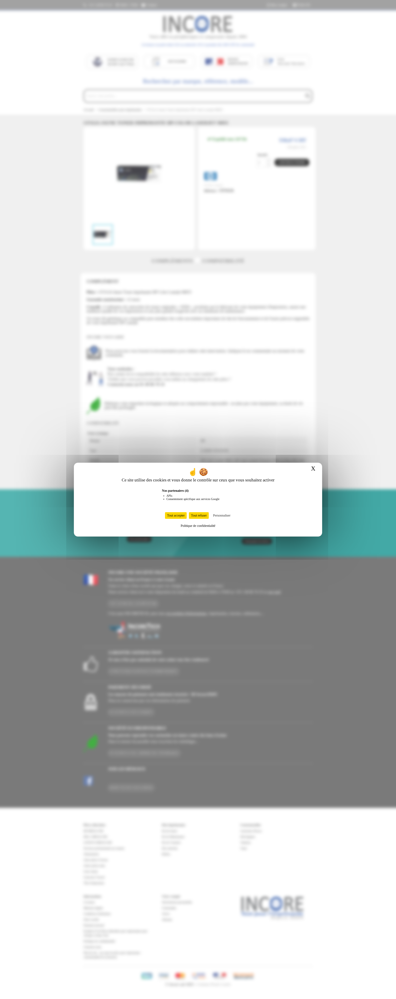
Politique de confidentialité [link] (198, 525)
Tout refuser (199, 515)
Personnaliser (221, 515)
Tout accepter (176, 515)
